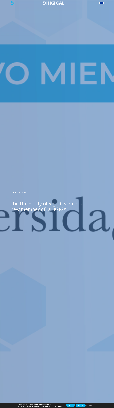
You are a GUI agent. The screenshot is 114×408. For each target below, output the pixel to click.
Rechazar (80, 405)
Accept (70, 405)
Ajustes (91, 405)
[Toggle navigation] (94, 3)
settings (60, 406)
